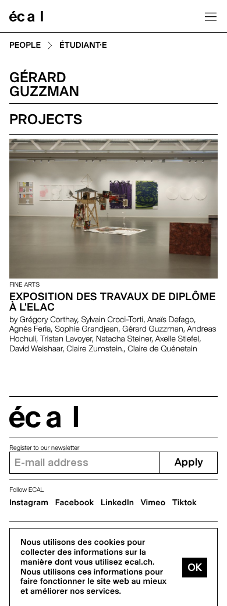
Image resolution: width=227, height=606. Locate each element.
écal (43, 417)
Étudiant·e (83, 45)
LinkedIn (117, 503)
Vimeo (153, 503)
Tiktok (184, 503)
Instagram (28, 503)
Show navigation (210, 16)
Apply (189, 462)
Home (26, 16)
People (25, 45)
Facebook (74, 503)
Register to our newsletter (44, 448)
